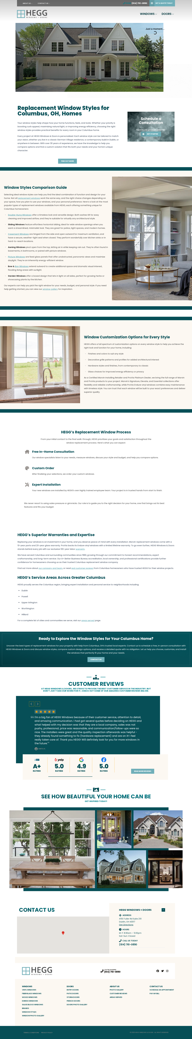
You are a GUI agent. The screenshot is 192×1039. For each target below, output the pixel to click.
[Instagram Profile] (167, 971)
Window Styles (29, 1012)
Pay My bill (154, 993)
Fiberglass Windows (31, 993)
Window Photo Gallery (33, 1015)
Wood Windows (29, 997)
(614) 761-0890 (128, 944)
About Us (27, 3)
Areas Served (116, 997)
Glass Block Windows (32, 1004)
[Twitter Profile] (162, 971)
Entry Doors (73, 990)
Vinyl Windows (29, 990)
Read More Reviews (142, 771)
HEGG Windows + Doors (135, 910)
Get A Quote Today (163, 3)
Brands (25, 1008)
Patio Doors (73, 993)
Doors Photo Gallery (77, 1004)
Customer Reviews (118, 993)
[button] (70, 776)
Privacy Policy (46, 1033)
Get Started (152, 134)
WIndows (147, 14)
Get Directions (126, 924)
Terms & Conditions (31, 1033)
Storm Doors (73, 997)
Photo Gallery (117, 990)
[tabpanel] (96, 849)
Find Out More (67, 161)
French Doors (73, 1001)
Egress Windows (30, 1001)
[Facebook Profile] (158, 971)
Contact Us (43, 3)
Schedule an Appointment (162, 990)
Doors (166, 14)
